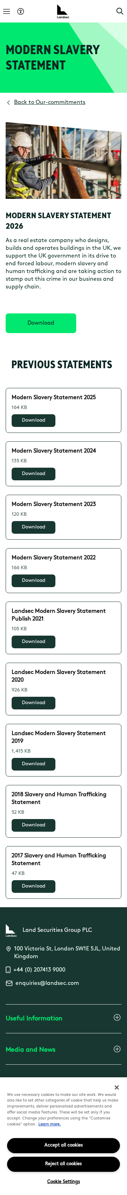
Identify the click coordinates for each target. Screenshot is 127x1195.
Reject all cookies (63, 1164)
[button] (120, 11)
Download (33, 420)
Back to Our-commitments (49, 102)
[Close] (117, 1087)
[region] (63, 1136)
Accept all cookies (63, 1145)
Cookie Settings (63, 1182)
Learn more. (49, 1124)
